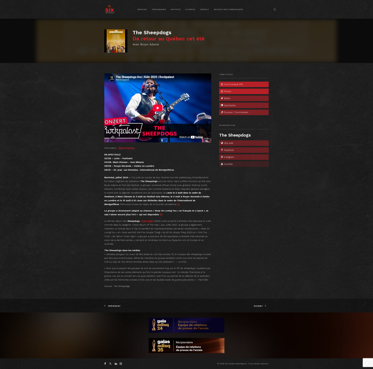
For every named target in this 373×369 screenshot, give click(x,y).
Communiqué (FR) (233, 84)
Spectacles (229, 105)
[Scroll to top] (367, 363)
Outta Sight (147, 221)
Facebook (228, 150)
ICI (178, 204)
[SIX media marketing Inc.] (109, 9)
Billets (226, 98)
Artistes (176, 9)
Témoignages (159, 9)
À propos (190, 9)
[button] (274, 9)
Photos (227, 91)
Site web (228, 143)
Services (142, 9)
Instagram (228, 157)
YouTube (228, 164)
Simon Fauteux (126, 148)
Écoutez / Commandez (235, 112)
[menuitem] (142, 9)
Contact (204, 9)
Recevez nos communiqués (228, 9)
